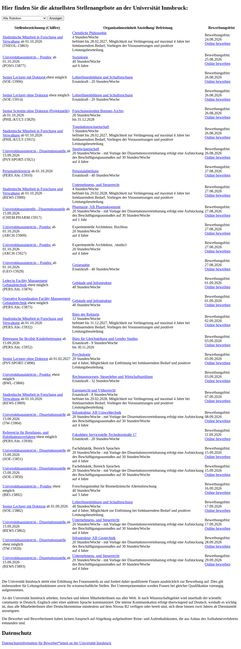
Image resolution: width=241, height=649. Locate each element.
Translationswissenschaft (90, 127)
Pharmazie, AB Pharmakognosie (96, 207)
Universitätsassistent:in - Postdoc (27, 227)
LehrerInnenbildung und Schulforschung (102, 77)
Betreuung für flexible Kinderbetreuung (32, 339)
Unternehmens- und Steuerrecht (95, 185)
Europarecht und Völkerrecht (94, 390)
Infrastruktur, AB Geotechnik (94, 538)
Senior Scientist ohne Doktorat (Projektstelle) (36, 111)
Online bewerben (217, 43)
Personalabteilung (85, 171)
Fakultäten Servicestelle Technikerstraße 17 (104, 435)
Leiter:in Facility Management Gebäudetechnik (25, 283)
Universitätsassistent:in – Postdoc (27, 57)
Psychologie (81, 354)
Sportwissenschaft (85, 149)
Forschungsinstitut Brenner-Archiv (98, 111)
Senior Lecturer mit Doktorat (24, 77)
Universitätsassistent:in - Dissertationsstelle (35, 151)
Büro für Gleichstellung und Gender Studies (105, 339)
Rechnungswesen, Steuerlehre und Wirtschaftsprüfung (112, 377)
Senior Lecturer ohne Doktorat (25, 95)
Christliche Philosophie (89, 33)
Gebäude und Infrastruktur (92, 283)
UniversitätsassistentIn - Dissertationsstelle (34, 209)
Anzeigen (55, 18)
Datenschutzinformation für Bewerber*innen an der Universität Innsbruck (56, 643)
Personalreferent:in (16, 171)
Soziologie (80, 57)
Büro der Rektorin (85, 314)
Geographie (81, 265)
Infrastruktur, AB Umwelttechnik (96, 412)
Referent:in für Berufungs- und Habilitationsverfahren (25, 434)
